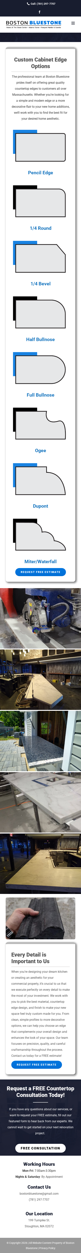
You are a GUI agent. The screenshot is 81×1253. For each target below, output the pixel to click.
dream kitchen (58, 971)
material (43, 1001)
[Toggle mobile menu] (73, 23)
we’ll (17, 112)
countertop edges (26, 88)
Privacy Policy (47, 1248)
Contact (16, 1056)
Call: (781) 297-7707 (43, 3)
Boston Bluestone (57, 76)
